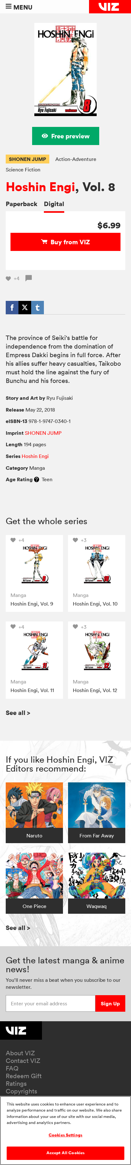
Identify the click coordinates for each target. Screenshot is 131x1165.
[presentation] (34, 563)
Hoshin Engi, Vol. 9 (31, 603)
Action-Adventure (75, 159)
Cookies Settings (65, 1135)
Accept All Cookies (65, 1153)
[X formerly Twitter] (24, 307)
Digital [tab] (54, 203)
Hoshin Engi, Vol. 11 (32, 690)
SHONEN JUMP (27, 159)
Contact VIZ (23, 1060)
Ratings (16, 1083)
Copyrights (21, 1091)
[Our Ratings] (36, 479)
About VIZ (20, 1053)
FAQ (12, 1068)
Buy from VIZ (70, 242)
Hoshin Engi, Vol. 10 (95, 603)
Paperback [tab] (22, 203)
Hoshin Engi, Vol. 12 (95, 690)
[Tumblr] (37, 307)
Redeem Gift (24, 1076)
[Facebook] (12, 307)
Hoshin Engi (40, 187)
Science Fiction (23, 169)
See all (18, 712)
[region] (65, 1130)
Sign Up (110, 1003)
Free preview (70, 136)
